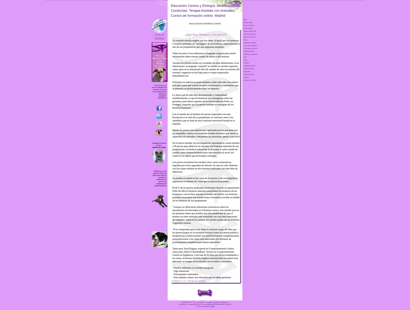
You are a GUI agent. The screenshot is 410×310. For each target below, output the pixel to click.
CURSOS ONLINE (248, 51)
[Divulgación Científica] (205, 296)
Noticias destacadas (249, 37)
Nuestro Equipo (248, 28)
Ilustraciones (247, 71)
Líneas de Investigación (250, 45)
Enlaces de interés (248, 74)
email (212, 306)
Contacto (246, 77)
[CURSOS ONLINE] (160, 39)
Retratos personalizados (250, 54)
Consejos (246, 63)
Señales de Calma (159, 147)
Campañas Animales (249, 66)
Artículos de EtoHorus (249, 34)
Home (245, 19)
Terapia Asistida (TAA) (249, 31)
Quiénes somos (248, 22)
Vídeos (245, 60)
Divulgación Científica (249, 43)
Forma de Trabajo (248, 25)
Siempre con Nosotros (249, 80)
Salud (245, 40)
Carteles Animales (248, 68)
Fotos (245, 57)
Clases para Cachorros (250, 48)
